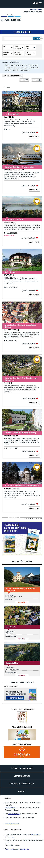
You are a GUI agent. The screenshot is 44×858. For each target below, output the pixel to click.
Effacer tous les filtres (12, 76)
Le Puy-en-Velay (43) (11, 330)
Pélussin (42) (9, 117)
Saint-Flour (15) (10, 222)
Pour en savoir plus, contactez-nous (17, 849)
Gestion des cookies (12, 823)
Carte (35, 80)
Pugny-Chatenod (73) (11, 488)
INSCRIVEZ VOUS (36, 9)
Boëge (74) (8, 383)
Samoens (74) (9, 275)
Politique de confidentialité (22, 784)
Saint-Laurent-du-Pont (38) (14, 170)
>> (41, 518)
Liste (22, 80)
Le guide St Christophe (22, 768)
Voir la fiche (21, 602)
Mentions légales (22, 776)
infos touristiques (13, 814)
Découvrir (33, 137)
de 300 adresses (10, 807)
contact (22, 791)
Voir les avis (8, 235)
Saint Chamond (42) (11, 436)
